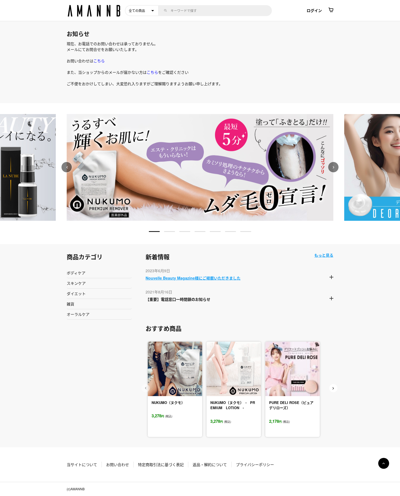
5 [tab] (215, 231)
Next (333, 167)
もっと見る (323, 255)
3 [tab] (185, 231)
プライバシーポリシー (255, 464)
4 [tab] (200, 231)
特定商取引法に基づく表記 (161, 464)
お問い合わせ (117, 464)
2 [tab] (169, 231)
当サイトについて (82, 464)
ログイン (314, 10)
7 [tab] (246, 231)
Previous (66, 167)
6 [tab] (230, 231)
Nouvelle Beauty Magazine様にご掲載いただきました (193, 278)
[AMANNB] (94, 10)
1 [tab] (154, 231)
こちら (99, 60)
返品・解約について (210, 464)
